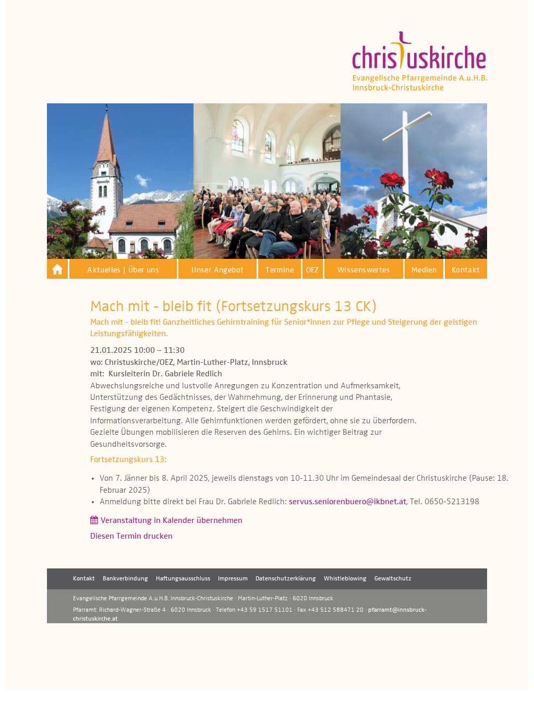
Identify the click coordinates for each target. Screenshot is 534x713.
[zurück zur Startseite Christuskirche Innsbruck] (57, 269)
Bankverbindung (125, 579)
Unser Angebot (217, 270)
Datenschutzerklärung (286, 579)
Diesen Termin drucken (131, 536)
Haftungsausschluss (183, 579)
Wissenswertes (363, 270)
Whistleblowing (345, 579)
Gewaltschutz (392, 579)
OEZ (312, 270)
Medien (423, 270)
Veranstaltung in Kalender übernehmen (171, 521)
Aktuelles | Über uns (123, 270)
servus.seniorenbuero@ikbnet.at (347, 502)
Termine (279, 270)
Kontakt (466, 270)
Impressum (233, 579)
